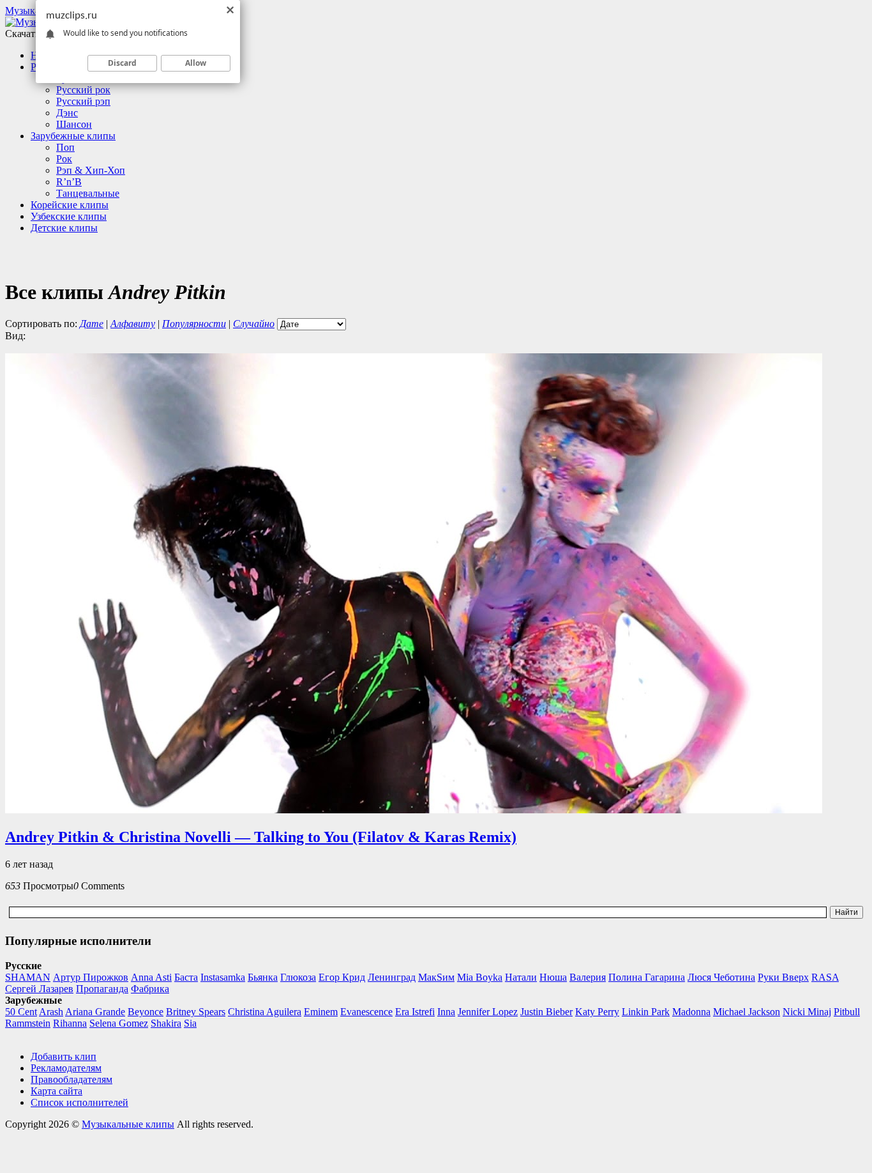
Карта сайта (56, 1090)
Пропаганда (102, 988)
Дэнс (67, 112)
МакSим (436, 977)
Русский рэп (83, 101)
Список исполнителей (79, 1102)
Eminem (321, 1011)
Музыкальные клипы (128, 1124)
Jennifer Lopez (488, 1011)
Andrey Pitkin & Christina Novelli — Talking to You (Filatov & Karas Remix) (260, 837)
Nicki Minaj (807, 1011)
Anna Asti (151, 977)
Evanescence (366, 1011)
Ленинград (392, 977)
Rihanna (70, 1023)
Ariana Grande (95, 1011)
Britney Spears (195, 1011)
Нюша (553, 977)
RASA (825, 977)
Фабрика (150, 988)
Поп (65, 147)
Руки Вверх (783, 977)
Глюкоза (298, 977)
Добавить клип (63, 1056)
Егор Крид (342, 977)
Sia (190, 1023)
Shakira (166, 1023)
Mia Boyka (479, 977)
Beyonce (145, 1011)
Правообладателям (71, 1079)
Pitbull (847, 1011)
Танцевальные (87, 193)
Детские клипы (64, 227)
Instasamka (222, 977)
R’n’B (69, 181)
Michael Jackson (746, 1011)
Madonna (691, 1011)
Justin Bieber (546, 1011)
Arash (51, 1011)
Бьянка (263, 977)
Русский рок (83, 89)
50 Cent (21, 1011)
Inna (446, 1011)
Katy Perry (597, 1011)
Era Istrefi (415, 1011)
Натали (521, 977)
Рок (64, 158)
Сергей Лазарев (39, 988)
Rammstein (27, 1023)
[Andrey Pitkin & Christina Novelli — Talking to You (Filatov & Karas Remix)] (413, 809)
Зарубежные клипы (73, 135)
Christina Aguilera (264, 1011)
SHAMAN (27, 977)
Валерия (587, 977)
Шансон (74, 124)
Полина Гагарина (646, 977)
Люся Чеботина (721, 977)
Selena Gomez (118, 1023)
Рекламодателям (66, 1067)
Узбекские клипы (69, 216)
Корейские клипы (70, 204)
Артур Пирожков (90, 977)
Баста (186, 977)
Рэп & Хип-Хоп (90, 170)
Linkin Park (646, 1011)
